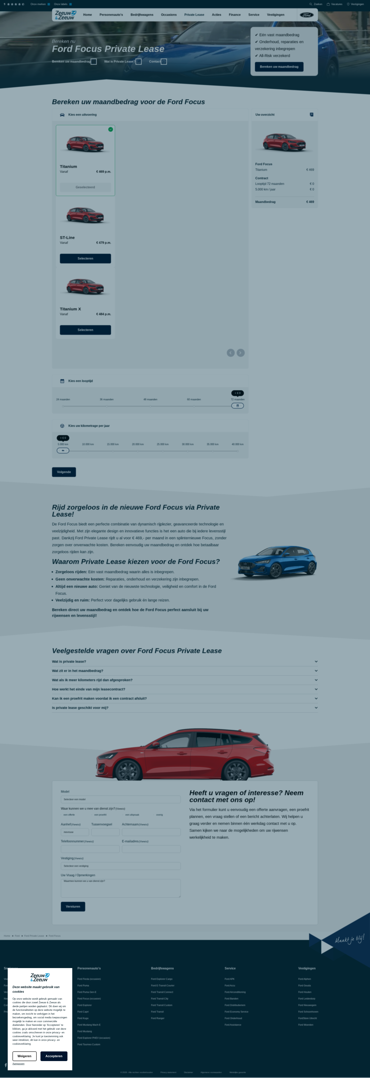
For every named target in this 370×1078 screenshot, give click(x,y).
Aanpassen (18, 1063)
